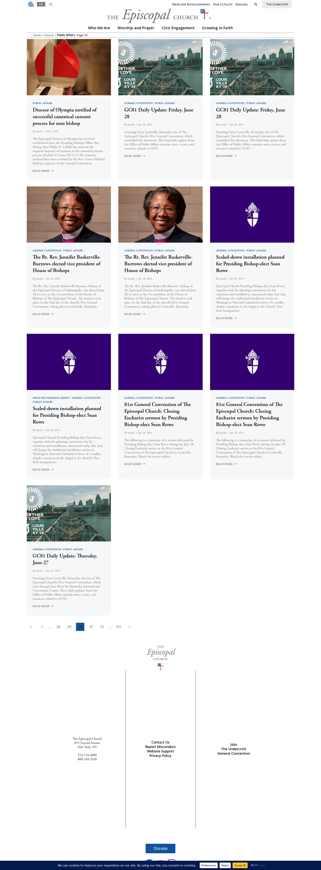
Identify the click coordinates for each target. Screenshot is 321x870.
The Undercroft (233, 749)
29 (69, 627)
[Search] (256, 4)
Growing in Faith (217, 27)
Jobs (233, 744)
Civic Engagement (178, 27)
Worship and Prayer (136, 27)
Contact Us (160, 742)
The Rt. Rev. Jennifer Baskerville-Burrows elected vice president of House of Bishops (67, 264)
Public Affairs (42, 103)
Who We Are (99, 27)
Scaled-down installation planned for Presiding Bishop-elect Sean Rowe (250, 264)
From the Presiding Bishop (51, 397)
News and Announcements (191, 4)
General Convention (138, 103)
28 (58, 627)
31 (91, 627)
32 (102, 627)
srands (39, 131)
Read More (43, 171)
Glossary (241, 4)
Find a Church (222, 4)
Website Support (160, 751)
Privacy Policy (160, 755)
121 (118, 627)
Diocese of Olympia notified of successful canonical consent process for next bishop (64, 117)
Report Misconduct (160, 746)
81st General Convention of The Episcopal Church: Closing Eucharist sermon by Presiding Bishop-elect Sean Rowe (157, 414)
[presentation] (69, 67)
